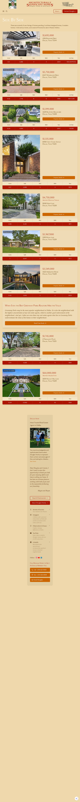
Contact (69, 11)
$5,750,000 (48, 72)
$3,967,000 (48, 234)
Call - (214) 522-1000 (40, 570)
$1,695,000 (48, 35)
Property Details (58, 52)
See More (33, 461)
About (57, 11)
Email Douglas (38, 580)
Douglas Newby (34, 418)
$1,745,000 (48, 336)
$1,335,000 (47, 138)
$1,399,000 (48, 109)
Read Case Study (39, 323)
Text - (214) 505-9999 (40, 575)
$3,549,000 (48, 268)
